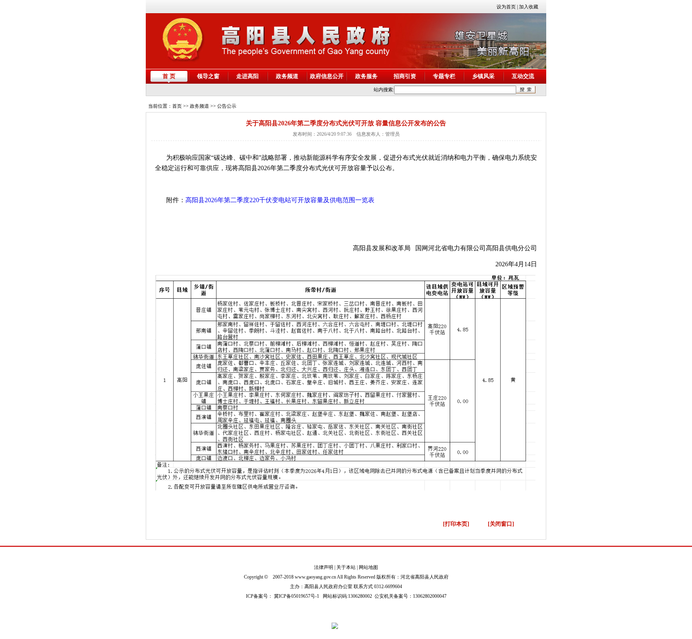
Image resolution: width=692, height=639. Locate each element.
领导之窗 (208, 76)
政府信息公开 (327, 76)
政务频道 (287, 76)
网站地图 (368, 567)
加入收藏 (528, 7)
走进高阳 (247, 76)
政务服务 (366, 76)
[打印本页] (456, 524)
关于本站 (346, 567)
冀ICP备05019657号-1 (296, 596)
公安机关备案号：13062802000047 (410, 596)
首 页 (169, 76)
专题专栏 (444, 76)
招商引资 (405, 76)
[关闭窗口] (501, 524)
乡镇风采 (483, 76)
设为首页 (506, 7)
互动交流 (523, 76)
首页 (177, 106)
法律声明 (323, 567)
